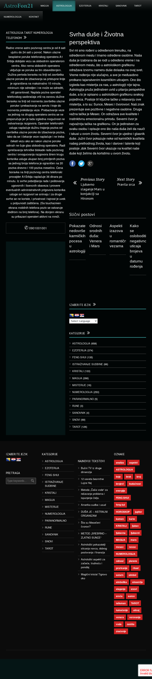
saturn (119, 575)
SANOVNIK (121, 6)
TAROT (138, 6)
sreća (119, 596)
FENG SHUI (79, 357)
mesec (120, 547)
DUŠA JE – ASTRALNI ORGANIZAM (94, 513)
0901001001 (35, 228)
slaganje (120, 589)
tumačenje (122, 610)
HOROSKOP (123, 511)
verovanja (135, 617)
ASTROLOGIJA (64, 6)
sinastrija (137, 582)
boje (118, 476)
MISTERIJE (79, 385)
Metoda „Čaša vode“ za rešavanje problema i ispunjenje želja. (94, 493)
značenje (121, 631)
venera (120, 617)
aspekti (133, 462)
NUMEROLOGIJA (12, 17)
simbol (132, 575)
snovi (134, 589)
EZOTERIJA (85, 6)
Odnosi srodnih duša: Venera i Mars (95, 236)
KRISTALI (103, 6)
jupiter (138, 511)
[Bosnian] (71, 316)
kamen (120, 519)
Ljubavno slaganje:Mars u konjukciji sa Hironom (92, 191)
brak (128, 476)
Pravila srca (126, 184)
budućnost (135, 483)
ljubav (135, 526)
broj (139, 476)
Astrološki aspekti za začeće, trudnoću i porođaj (93, 563)
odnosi (120, 561)
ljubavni (135, 533)
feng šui (120, 504)
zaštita (130, 624)
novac (132, 547)
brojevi (120, 483)
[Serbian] (82, 316)
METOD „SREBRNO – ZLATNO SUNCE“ (93, 535)
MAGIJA (45, 6)
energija (120, 490)
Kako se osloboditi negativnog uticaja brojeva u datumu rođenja (139, 246)
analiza (120, 462)
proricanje (121, 568)
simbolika (121, 582)
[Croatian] (76, 316)
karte (132, 519)
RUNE (75, 406)
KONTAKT (34, 17)
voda (119, 624)
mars (134, 540)
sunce (131, 596)
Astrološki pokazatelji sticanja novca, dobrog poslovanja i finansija (94, 548)
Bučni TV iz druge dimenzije (91, 470)
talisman (121, 603)
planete (133, 561)
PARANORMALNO (83, 399)
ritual (136, 568)
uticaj (136, 610)
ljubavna (120, 533)
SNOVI (76, 419)
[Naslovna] (18, 5)
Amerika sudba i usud (93, 505)
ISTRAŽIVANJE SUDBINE (87, 364)
